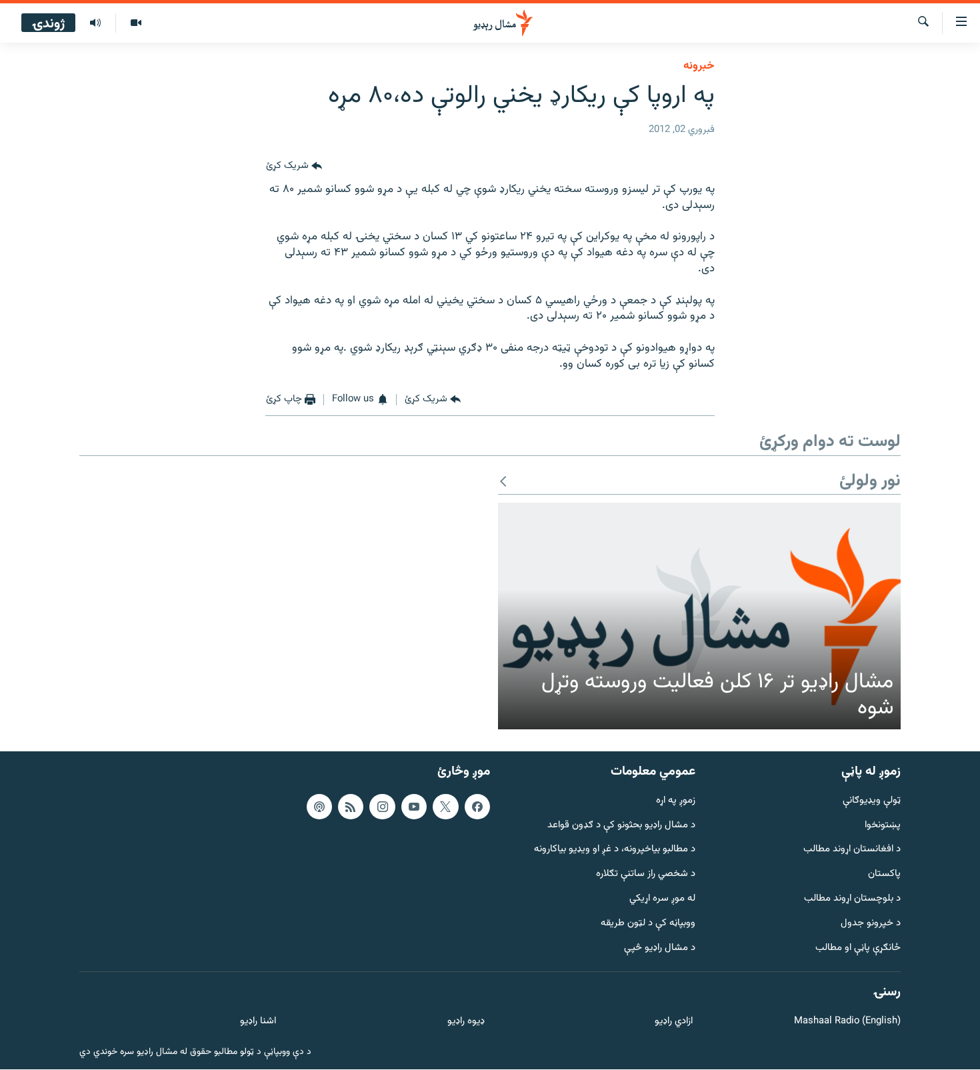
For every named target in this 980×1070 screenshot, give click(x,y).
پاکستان (884, 874)
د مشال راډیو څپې (659, 948)
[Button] (294, 166)
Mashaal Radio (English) (847, 1022)
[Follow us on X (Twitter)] (445, 806)
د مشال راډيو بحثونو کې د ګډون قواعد (621, 826)
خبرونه (699, 66)
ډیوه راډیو (465, 1022)
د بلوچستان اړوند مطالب (852, 899)
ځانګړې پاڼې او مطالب (858, 948)
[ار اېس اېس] (350, 806)
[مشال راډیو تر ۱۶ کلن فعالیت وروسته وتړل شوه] (699, 616)
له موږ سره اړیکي (662, 899)
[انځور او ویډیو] (135, 23)
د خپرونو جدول (871, 924)
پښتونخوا (883, 826)
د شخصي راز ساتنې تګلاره (645, 874)
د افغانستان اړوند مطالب (852, 850)
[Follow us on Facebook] (477, 806)
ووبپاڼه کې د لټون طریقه (648, 924)
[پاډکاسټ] (319, 806)
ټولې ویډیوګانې (872, 801)
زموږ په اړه (675, 801)
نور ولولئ (870, 481)
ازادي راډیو (674, 1022)
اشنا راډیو (258, 1022)
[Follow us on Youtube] (414, 806)
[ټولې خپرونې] (95, 23)
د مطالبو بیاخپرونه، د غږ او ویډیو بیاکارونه (614, 850)
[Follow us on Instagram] (382, 806)
